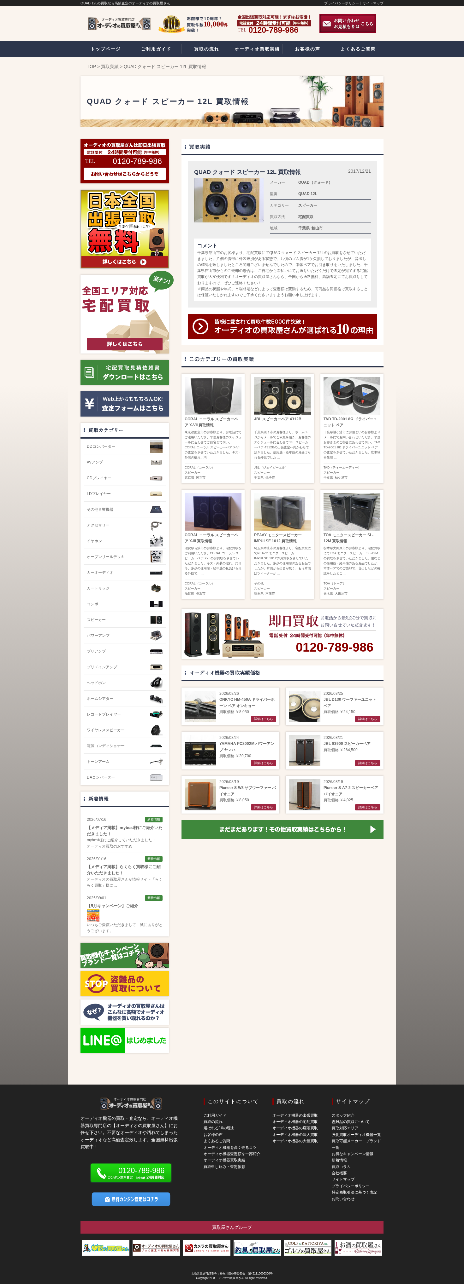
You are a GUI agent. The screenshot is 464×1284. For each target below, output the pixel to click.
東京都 (189, 477)
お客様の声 (213, 1134)
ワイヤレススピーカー (106, 730)
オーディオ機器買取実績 (224, 1160)
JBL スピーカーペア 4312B (277, 419)
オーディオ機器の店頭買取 (295, 1128)
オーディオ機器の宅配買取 (295, 1122)
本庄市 (270, 593)
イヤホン (94, 541)
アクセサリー (98, 525)
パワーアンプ (98, 635)
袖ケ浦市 (341, 477)
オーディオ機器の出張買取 (295, 1115)
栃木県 (328, 593)
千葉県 (304, 228)
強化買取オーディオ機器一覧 (356, 1134)
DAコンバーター (101, 777)
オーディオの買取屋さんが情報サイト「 (121, 879)
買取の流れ (213, 1122)
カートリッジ (98, 588)
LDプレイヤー (99, 494)
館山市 (317, 228)
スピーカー (307, 205)
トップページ (106, 48)
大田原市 (341, 593)
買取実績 (110, 66)
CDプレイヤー (99, 478)
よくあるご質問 (217, 1141)
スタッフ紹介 (343, 1115)
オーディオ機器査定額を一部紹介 (232, 1154)
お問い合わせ (343, 1199)
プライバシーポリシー (341, 3)
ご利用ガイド (215, 1115)
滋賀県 (189, 593)
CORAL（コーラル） (200, 467)
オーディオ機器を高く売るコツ (230, 1147)
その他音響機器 (100, 509)
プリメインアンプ (102, 667)
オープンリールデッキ (106, 557)
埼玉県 (259, 593)
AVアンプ (95, 462)
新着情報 (98, 798)
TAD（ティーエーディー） (342, 467)
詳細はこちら (263, 719)
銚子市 (270, 477)
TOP (91, 66)
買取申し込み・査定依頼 (224, 1167)
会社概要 (339, 1173)
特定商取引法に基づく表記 (354, 1192)
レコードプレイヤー (104, 714)
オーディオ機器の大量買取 (295, 1141)
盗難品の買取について (351, 1122)
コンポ (92, 604)
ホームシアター (100, 698)
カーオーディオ (100, 572)
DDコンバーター (101, 446)
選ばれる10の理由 (219, 1128)
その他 (259, 583)
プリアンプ (96, 651)
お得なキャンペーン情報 (352, 1154)
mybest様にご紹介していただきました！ (121, 840)
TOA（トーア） (335, 583)
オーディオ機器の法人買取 (295, 1134)
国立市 (200, 477)
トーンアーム (98, 761)
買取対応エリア (345, 1128)
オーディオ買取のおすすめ (109, 846)
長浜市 (200, 593)
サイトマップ (373, 3)
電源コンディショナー (106, 746)
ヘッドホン (96, 683)
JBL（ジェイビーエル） (271, 467)
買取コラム (341, 1167)
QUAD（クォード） (315, 182)
